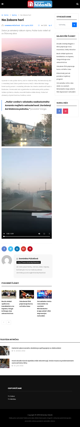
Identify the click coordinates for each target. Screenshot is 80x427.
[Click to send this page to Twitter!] (10, 248)
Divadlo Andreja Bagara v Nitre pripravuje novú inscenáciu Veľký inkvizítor (66, 47)
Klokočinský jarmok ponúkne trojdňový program (63, 76)
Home (6, 15)
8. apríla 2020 (28, 25)
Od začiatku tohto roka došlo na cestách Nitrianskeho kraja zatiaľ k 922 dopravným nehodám (44, 308)
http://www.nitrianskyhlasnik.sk (29, 262)
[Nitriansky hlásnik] (40, 4)
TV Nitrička (12, 399)
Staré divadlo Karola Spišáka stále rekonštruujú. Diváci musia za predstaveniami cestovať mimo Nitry (43, 362)
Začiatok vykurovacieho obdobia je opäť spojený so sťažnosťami (36, 348)
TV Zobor (11, 396)
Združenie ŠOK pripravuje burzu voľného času (26, 303)
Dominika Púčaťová (28, 258)
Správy (14, 15)
